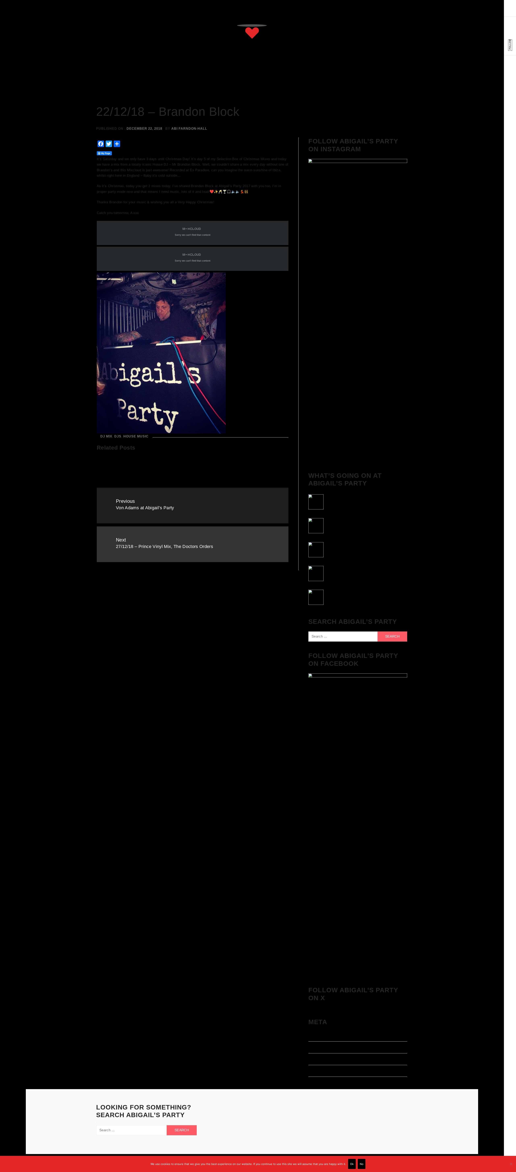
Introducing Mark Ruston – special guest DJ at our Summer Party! (126, 469)
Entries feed (318, 1048)
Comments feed (321, 1060)
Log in (313, 1036)
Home (247, 74)
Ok (352, 1164)
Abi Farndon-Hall (189, 128)
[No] (511, 1164)
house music (136, 436)
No (362, 1164)
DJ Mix (106, 436)
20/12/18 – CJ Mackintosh (192, 464)
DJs (117, 436)
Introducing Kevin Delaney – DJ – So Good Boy (256, 469)
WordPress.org (321, 1072)
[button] (510, 11)
